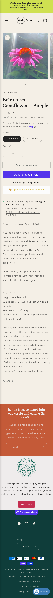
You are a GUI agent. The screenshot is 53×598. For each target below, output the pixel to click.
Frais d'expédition (10, 117)
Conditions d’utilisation (28, 586)
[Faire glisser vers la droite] (33, 84)
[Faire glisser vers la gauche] (19, 84)
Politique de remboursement (31, 576)
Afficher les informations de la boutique (23, 213)
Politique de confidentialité (28, 581)
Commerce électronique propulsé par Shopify (28, 572)
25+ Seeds (12, 138)
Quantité (7, 146)
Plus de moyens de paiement (26, 182)
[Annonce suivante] (47, 6)
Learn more (26, 504)
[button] (7, 20)
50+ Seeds (32, 138)
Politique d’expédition (28, 591)
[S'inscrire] (43, 447)
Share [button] (9, 381)
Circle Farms (19, 569)
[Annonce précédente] (6, 6)
